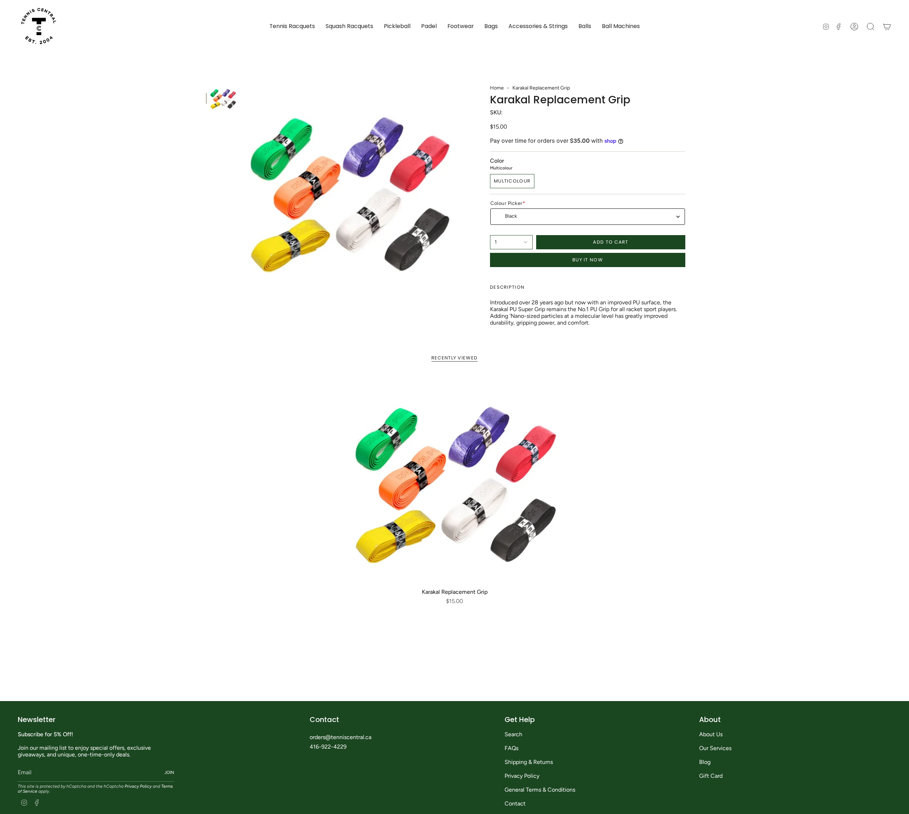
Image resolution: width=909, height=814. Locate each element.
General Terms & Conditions (540, 789)
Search (513, 734)
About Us (711, 734)
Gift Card (711, 775)
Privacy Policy (138, 786)
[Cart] (887, 27)
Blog (705, 762)
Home (497, 88)
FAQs (511, 748)
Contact (515, 803)
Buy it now (587, 259)
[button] (292, 26)
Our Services (715, 748)
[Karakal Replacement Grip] (455, 480)
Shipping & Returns (529, 762)
